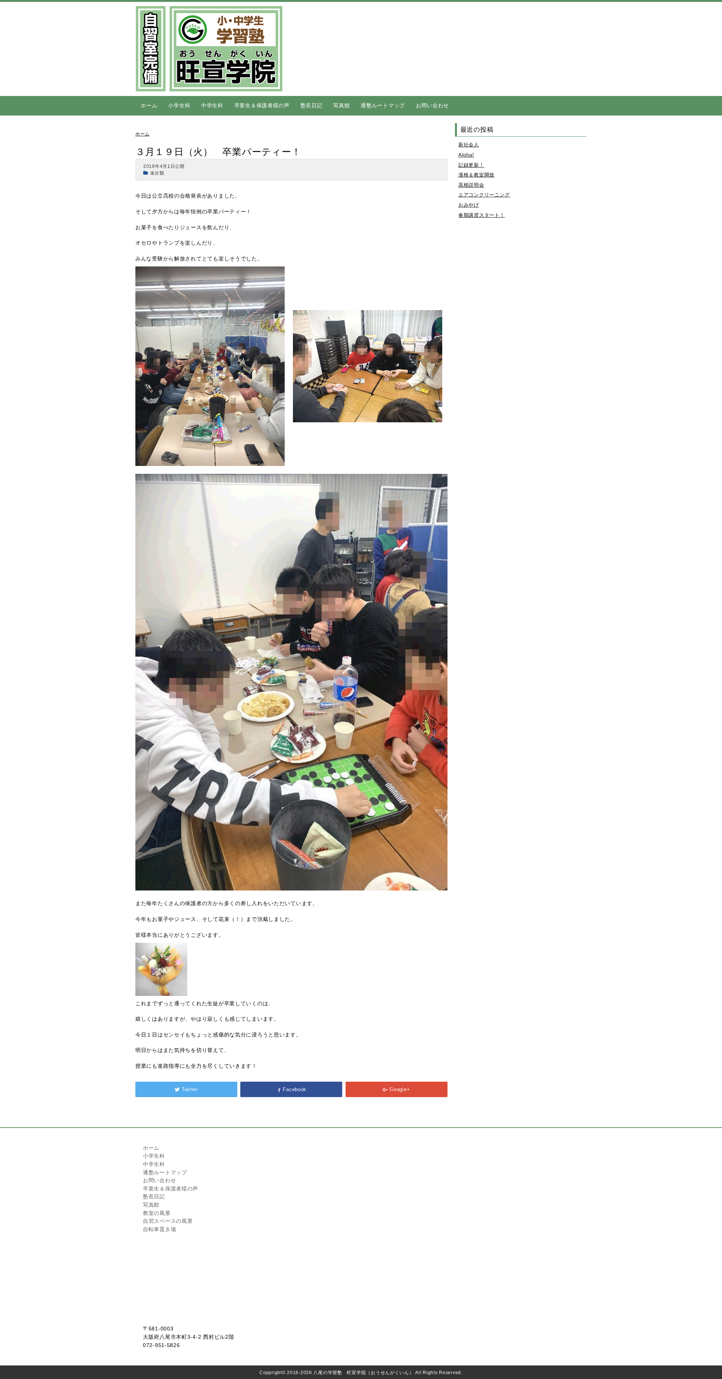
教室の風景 (157, 1213)
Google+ (400, 1089)
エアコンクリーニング (484, 195)
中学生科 (212, 105)
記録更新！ (471, 165)
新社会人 (468, 145)
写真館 (341, 105)
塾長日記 (311, 105)
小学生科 (179, 105)
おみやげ (468, 205)
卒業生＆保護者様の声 (262, 105)
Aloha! (466, 155)
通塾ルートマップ (383, 105)
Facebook (294, 1089)
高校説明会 (471, 185)
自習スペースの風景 (168, 1221)
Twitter (190, 1089)
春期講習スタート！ (481, 215)
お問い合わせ (432, 105)
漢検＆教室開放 (476, 175)
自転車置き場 (159, 1229)
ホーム (149, 105)
